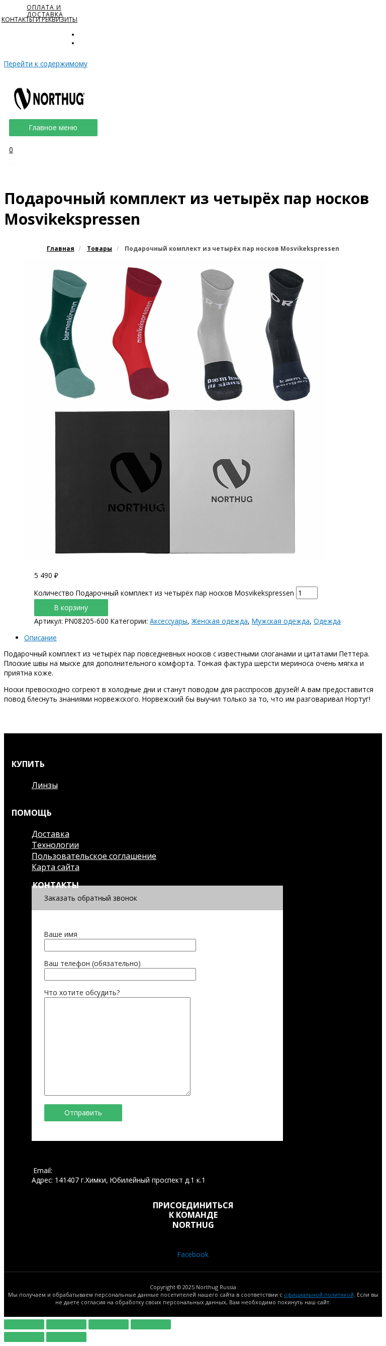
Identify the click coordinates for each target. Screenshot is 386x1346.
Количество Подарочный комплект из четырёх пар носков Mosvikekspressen (164, 593)
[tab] (203, 637)
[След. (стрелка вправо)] (66, 1337)
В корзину (71, 607)
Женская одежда (219, 621)
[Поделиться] (66, 1324)
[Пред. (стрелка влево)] (24, 1337)
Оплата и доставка (45, 11)
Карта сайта (55, 867)
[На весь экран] (108, 1324)
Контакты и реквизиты (39, 19)
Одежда (327, 621)
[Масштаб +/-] (151, 1324)
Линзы (45, 785)
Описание (40, 637)
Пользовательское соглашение (94, 855)
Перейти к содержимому (45, 63)
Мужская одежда (281, 621)
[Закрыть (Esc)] (24, 1324)
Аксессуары (168, 621)
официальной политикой (319, 1294)
